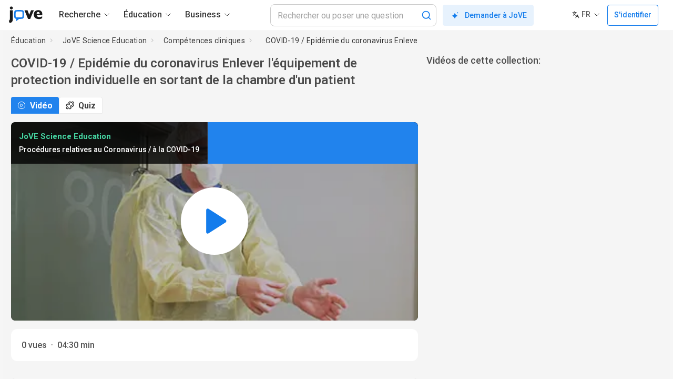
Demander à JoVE (496, 15)
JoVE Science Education (105, 40)
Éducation (28, 40)
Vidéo (41, 106)
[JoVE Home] (25, 14)
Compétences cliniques (204, 40)
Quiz (87, 106)
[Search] (426, 15)
